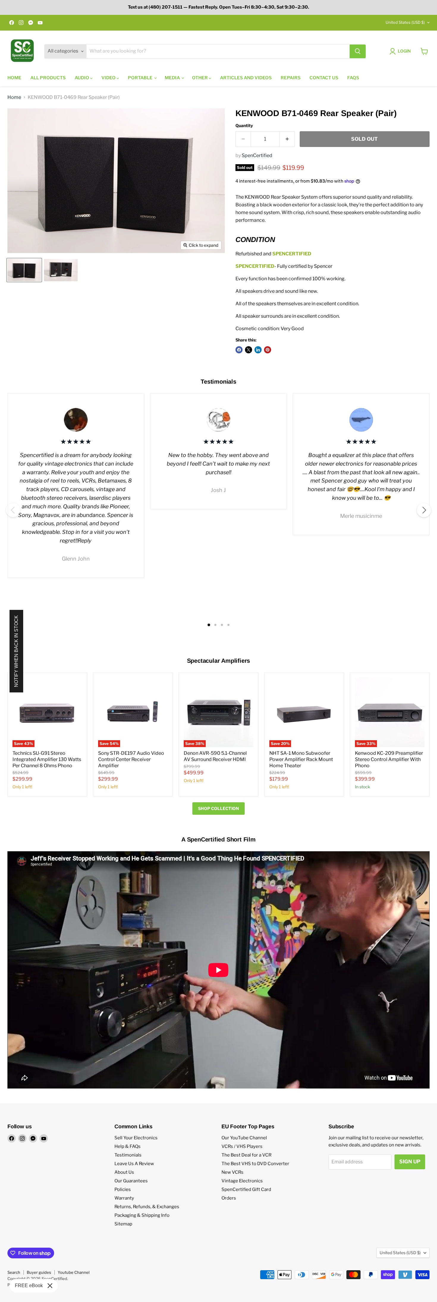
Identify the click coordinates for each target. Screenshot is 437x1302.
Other (200, 77)
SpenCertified (257, 155)
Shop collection (218, 808)
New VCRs (232, 1172)
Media (173, 77)
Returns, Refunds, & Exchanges (146, 1206)
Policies (122, 1189)
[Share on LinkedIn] (258, 349)
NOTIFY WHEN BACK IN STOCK (16, 651)
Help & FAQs (127, 1146)
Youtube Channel (73, 1272)
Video (109, 77)
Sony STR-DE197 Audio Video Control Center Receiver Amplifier (131, 759)
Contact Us (323, 77)
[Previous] (13, 510)
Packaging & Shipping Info (141, 1215)
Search (13, 1272)
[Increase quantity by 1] (287, 139)
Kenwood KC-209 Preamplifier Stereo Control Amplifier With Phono (389, 759)
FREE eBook (29, 1285)
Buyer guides (39, 1272)
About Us (124, 1172)
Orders (228, 1198)
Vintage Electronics (242, 1181)
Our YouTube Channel (244, 1137)
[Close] (50, 1285)
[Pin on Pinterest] (267, 349)
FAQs (353, 77)
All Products (48, 77)
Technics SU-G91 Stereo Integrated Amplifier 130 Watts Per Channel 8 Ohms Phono (46, 759)
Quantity (244, 125)
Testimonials (128, 1155)
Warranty (124, 1198)
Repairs (291, 77)
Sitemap (123, 1224)
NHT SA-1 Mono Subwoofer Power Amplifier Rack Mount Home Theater (301, 759)
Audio (82, 77)
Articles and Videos (246, 77)
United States (405, 22)
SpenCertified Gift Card (246, 1189)
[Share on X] (248, 349)
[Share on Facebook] (239, 349)
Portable (140, 77)
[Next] (424, 510)
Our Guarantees (131, 1181)
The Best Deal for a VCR (246, 1155)
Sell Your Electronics (136, 1137)
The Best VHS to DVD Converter (255, 1163)
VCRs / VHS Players (241, 1146)
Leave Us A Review (134, 1163)
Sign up (409, 1162)
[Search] (358, 51)
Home (14, 77)
